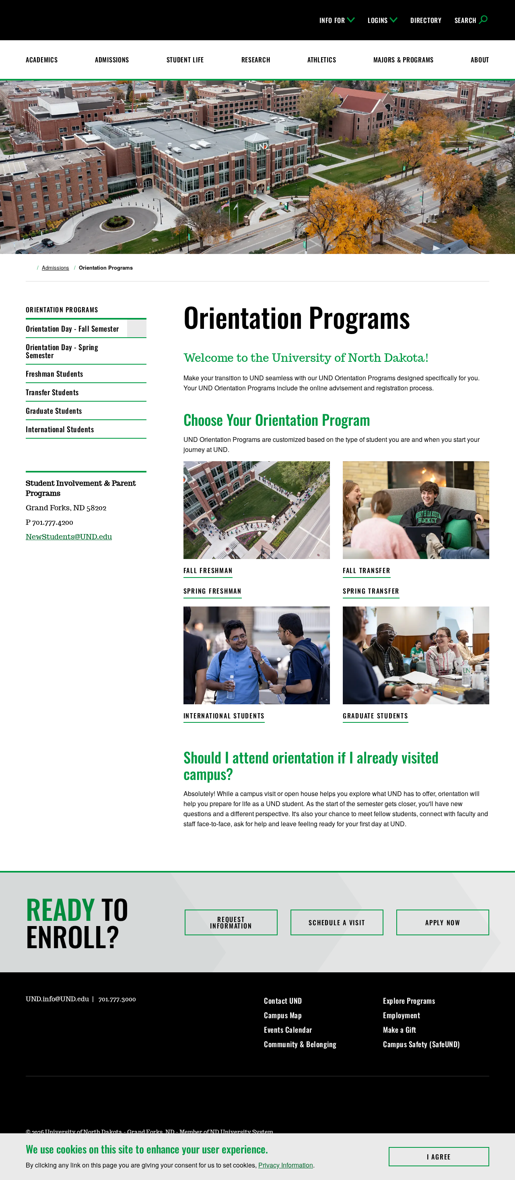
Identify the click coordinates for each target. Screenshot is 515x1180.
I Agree (458, 1156)
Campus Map (283, 1015)
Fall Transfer (367, 570)
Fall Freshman (208, 570)
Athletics (321, 59)
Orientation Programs (62, 309)
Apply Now (442, 922)
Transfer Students (52, 392)
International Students (60, 429)
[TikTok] (108, 1022)
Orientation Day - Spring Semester (62, 351)
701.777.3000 (117, 999)
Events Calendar (288, 1029)
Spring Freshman (212, 591)
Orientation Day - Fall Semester (72, 328)
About (480, 59)
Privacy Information (285, 1165)
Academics (42, 59)
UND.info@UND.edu (57, 999)
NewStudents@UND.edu (69, 537)
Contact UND (283, 1000)
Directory (425, 20)
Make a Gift (399, 1029)
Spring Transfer (371, 591)
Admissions (112, 59)
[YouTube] (50, 560)
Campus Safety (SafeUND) (421, 1044)
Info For (332, 20)
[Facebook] (50, 1022)
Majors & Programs (403, 59)
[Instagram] (31, 560)
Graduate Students (54, 410)
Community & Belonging (300, 1044)
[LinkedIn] (70, 1022)
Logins (378, 20)
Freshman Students (54, 373)
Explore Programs (409, 1000)
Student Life (185, 59)
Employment (401, 1015)
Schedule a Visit (337, 922)
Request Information (231, 922)
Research (255, 59)
